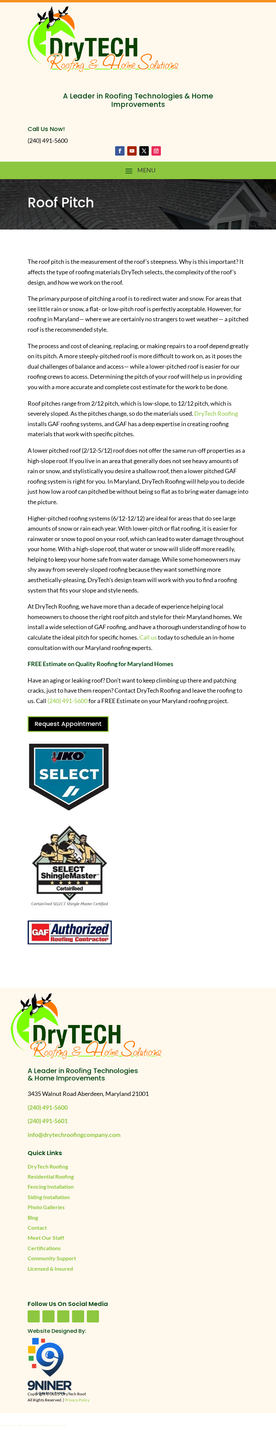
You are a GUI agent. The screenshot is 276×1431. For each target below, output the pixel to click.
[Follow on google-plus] (78, 1316)
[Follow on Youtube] (132, 151)
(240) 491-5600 (67, 700)
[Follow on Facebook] (120, 151)
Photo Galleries (46, 1207)
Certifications (44, 1248)
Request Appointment (68, 724)
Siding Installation (49, 1197)
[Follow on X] (144, 151)
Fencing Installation (51, 1186)
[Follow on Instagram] (156, 151)
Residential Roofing (51, 1176)
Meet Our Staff (46, 1237)
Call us (148, 637)
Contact (37, 1227)
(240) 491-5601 (48, 1121)
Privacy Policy (77, 1399)
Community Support (52, 1258)
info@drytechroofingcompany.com (74, 1134)
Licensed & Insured (50, 1268)
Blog (33, 1217)
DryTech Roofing (216, 413)
